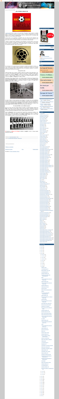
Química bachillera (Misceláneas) (44, 236)
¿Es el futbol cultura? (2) (44, 342)
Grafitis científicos (42, 177)
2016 (41, 382)
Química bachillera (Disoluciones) (44, 231)
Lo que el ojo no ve (42, 189)
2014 (41, 385)
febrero (43, 372)
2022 (41, 251)
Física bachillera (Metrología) (44, 162)
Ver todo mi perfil (42, 59)
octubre (43, 257)
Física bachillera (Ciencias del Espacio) (45, 149)
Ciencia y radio (42, 129)
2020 (41, 376)
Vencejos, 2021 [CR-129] (44, 329)
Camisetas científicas (43, 120)
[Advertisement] (47, 18)
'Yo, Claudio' (43, 318)
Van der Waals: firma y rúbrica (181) (46, 303)
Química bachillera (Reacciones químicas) (46, 237)
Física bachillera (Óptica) (43, 169)
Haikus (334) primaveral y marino (46, 362)
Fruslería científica (44, 299)
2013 (41, 386)
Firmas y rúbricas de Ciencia (44, 146)
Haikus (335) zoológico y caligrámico (46, 339)
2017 (41, 380)
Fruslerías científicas (43, 173)
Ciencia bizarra (42, 124)
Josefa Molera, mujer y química (45, 351)
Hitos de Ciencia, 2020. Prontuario (46, 304)
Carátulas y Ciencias (43, 121)
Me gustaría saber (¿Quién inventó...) (45, 194)
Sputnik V (42, 291)
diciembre (43, 254)
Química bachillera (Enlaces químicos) (45, 232)
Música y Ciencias (42, 219)
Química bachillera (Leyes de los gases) (45, 235)
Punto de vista (20, 138)
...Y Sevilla (41, 113)
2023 (41, 250)
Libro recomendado (42, 186)
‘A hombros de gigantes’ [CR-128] (46, 354)
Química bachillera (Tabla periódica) (45, 240)
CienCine (41, 133)
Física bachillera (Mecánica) (44, 161)
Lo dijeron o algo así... (43, 187)
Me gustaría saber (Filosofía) (44, 202)
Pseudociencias (42, 227)
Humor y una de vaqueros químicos (46, 313)
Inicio (23, 149)
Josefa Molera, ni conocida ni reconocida (47, 345)
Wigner (42, 277)
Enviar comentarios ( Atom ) (14, 151)
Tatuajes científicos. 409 (44, 281)
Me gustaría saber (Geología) (44, 203)
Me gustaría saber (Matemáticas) (44, 191)
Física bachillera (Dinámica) (44, 153)
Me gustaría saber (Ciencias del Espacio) (46, 198)
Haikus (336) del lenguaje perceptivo (46, 314)
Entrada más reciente (8, 149)
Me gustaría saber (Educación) (12, 138)
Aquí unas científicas (43, 117)
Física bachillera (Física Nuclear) (44, 157)
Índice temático (42, 181)
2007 (41, 395)
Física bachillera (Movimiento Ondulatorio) (46, 165)
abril (42, 266)
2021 (41, 253)
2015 (41, 383)
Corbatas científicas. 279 (44, 285)
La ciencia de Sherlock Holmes (44, 183)
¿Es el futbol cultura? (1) (44, 365)
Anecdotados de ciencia (43, 116)
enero (42, 374)
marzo (43, 371)
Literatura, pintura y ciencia (45, 332)
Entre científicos (42, 145)
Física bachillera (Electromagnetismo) (45, 154)
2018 (41, 379)
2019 (41, 377)
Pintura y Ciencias (42, 223)
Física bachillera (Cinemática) (44, 150)
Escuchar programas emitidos (47, 77)
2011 (41, 389)
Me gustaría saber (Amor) (43, 195)
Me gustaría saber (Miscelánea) (44, 212)
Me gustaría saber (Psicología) (44, 215)
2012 (41, 388)
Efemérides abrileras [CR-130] (45, 311)
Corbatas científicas (43, 136)
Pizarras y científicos (43, 224)
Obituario (41, 220)
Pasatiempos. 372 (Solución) (45, 306)
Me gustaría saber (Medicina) (44, 207)
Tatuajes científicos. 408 (44, 320)
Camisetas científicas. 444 (45, 273)
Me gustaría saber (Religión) (44, 216)
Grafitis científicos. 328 (44, 295)
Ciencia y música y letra (43, 128)
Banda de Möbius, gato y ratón (45, 270)
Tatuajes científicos (42, 241)
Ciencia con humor (44, 288)
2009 (41, 392)
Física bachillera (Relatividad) (44, 170)
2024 (41, 248)
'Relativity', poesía (43, 267)
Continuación (8, 33)
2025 (41, 247)
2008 (41, 394)
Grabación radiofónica (43, 174)
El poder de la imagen (43, 142)
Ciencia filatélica (42, 125)
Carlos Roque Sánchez (45, 56)
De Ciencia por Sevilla (43, 137)
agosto (43, 260)
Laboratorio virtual (42, 185)
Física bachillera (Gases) (43, 158)
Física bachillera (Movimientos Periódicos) (46, 166)
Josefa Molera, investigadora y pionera (46, 348)
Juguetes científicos (43, 182)
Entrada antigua (35, 149)
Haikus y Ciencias (42, 178)
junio (42, 263)
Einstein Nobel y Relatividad (44, 141)
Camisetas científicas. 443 (45, 310)
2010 (41, 391)
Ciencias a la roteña (42, 132)
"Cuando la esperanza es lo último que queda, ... (46, 108)
